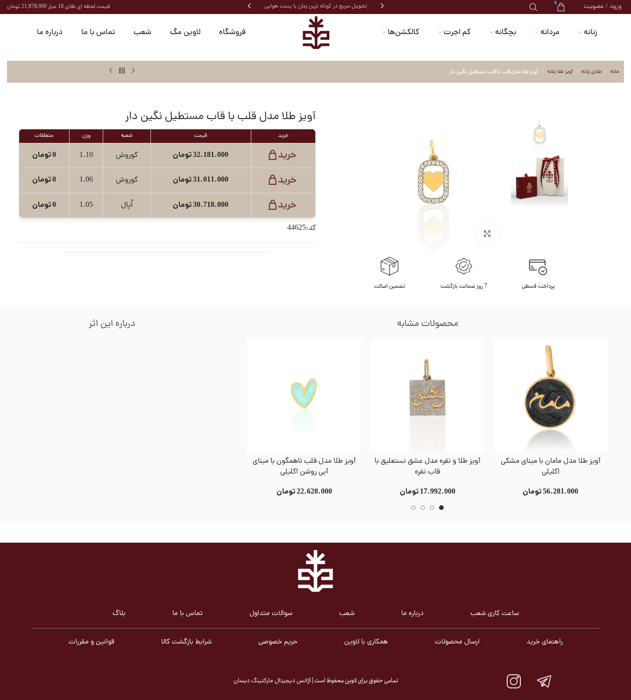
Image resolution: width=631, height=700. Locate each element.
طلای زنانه (591, 72)
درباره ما (412, 613)
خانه (614, 72)
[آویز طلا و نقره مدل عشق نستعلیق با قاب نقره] (427, 395)
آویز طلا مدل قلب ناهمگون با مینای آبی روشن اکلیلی (304, 467)
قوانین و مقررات (91, 642)
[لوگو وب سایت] (315, 32)
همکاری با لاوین (366, 642)
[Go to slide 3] (422, 507)
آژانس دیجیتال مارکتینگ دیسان (272, 681)
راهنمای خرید (544, 642)
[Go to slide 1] (441, 507)
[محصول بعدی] (110, 71)
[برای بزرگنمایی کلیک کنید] (487, 233)
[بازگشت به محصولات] (122, 71)
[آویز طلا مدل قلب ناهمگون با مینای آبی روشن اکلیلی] (304, 395)
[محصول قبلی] (133, 71)
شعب (346, 613)
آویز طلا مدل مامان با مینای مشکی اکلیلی (551, 467)
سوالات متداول (270, 613)
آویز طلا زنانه (560, 72)
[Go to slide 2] (432, 507)
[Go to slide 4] (413, 507)
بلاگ (119, 613)
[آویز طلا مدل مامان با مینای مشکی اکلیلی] (551, 395)
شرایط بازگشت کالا (186, 642)
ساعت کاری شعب (494, 613)
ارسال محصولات (457, 642)
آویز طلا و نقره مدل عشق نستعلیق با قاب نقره (428, 467)
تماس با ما (187, 613)
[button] (249, 5)
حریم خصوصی (278, 642)
